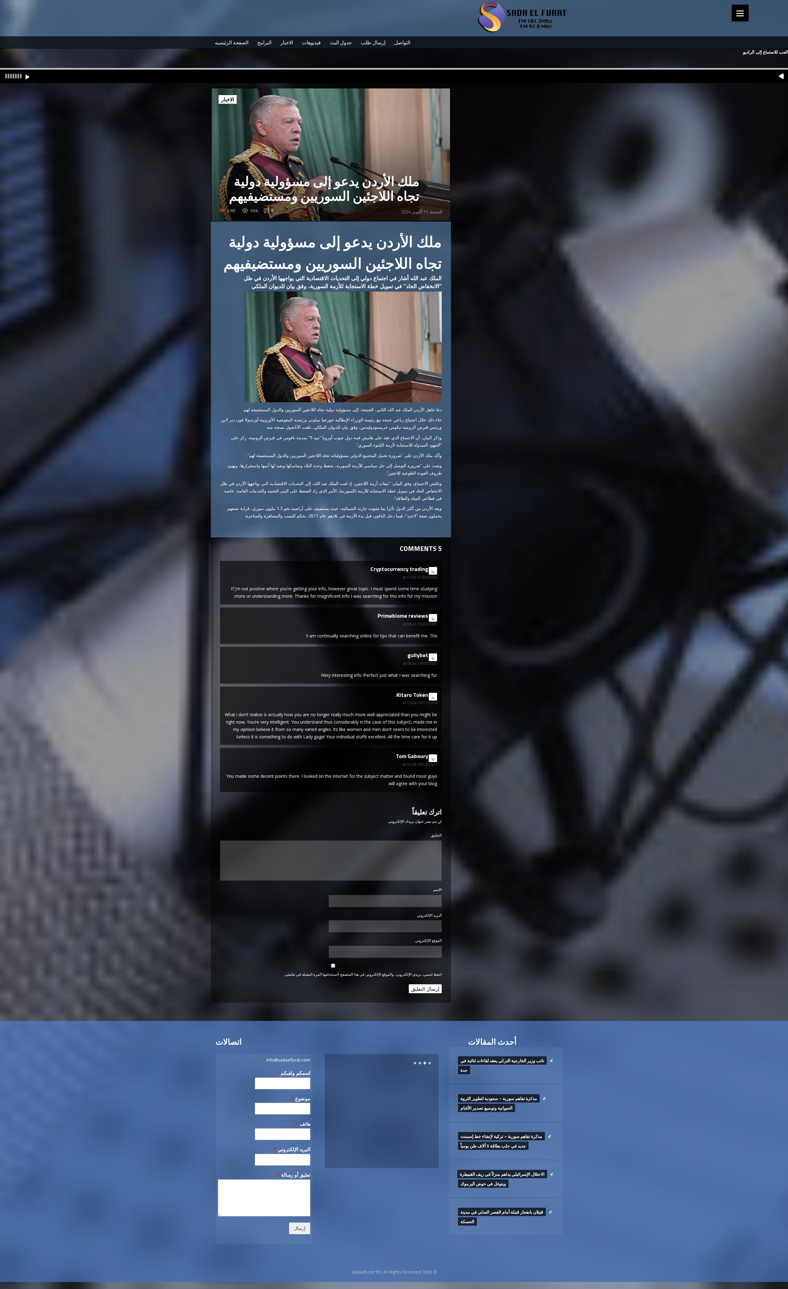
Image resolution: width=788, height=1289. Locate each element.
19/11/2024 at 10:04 (420, 702)
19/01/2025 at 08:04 (420, 663)
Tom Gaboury (412, 756)
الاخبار (286, 42)
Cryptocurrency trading (399, 569)
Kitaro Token (412, 695)
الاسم (437, 889)
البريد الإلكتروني (429, 915)
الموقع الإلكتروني (428, 940)
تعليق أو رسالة (293, 1175)
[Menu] (740, 13)
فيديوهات (311, 42)
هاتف (303, 1124)
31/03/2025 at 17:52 (420, 577)
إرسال (299, 1228)
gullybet (418, 655)
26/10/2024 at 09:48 (420, 764)
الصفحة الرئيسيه (231, 42)
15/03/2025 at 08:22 (420, 624)
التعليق (436, 835)
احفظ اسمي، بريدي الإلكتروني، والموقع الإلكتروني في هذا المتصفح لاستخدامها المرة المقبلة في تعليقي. (363, 974)
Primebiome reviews (403, 616)
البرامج (264, 42)
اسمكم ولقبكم (293, 1073)
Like (231, 210)
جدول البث (341, 42)
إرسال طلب (373, 42)
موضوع (300, 1098)
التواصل (402, 42)
